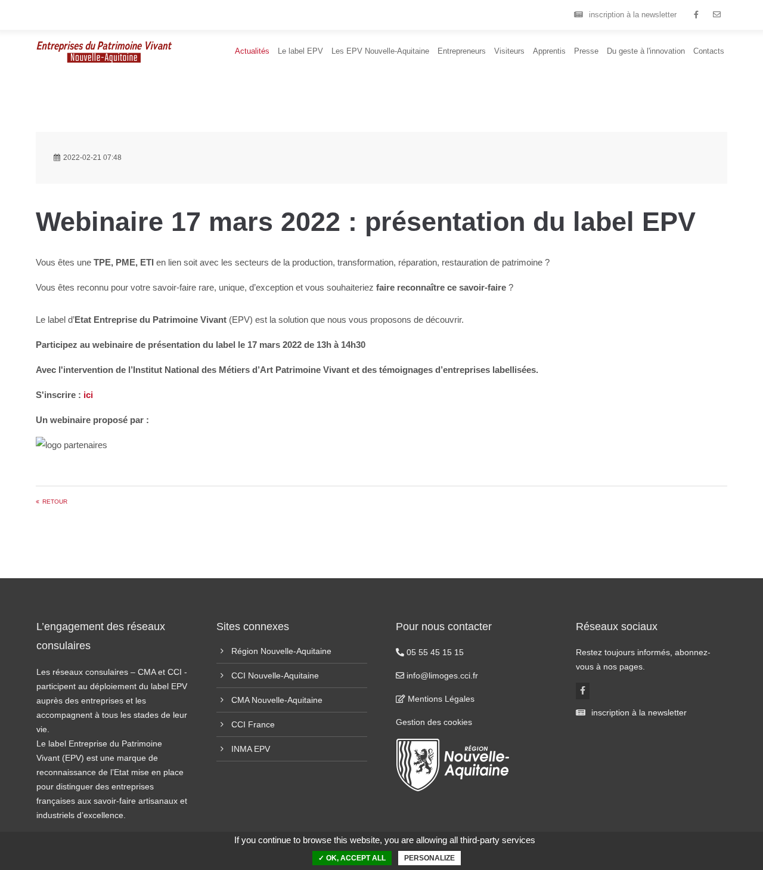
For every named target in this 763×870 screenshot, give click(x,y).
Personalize (429, 858)
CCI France (253, 724)
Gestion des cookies (434, 722)
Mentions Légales (439, 699)
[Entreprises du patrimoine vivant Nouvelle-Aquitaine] (696, 15)
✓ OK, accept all (352, 858)
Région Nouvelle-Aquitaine (281, 651)
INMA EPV (250, 749)
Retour (54, 501)
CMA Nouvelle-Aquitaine (276, 700)
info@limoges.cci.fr (441, 675)
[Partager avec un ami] (716, 15)
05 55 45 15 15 (434, 652)
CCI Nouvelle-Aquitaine (275, 675)
